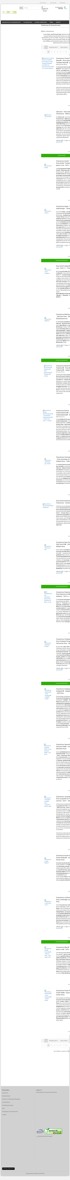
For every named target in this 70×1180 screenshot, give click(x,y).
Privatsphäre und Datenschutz (10, 1111)
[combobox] (53, 47)
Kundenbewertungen (7, 1105)
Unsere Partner (6, 1102)
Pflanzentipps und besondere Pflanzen (46, 1092)
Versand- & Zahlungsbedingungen (11, 1099)
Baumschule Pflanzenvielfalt (11, 22)
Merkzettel (62, 2)
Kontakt (4, 1114)
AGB (3, 1108)
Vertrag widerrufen (8, 1168)
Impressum (5, 1093)
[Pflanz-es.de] (9, 12)
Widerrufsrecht (6, 1096)
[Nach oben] (65, 1177)
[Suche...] (43, 8)
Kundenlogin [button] (53, 2)
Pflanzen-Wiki (28, 22)
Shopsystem (29, 1173)
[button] (42, 2)
